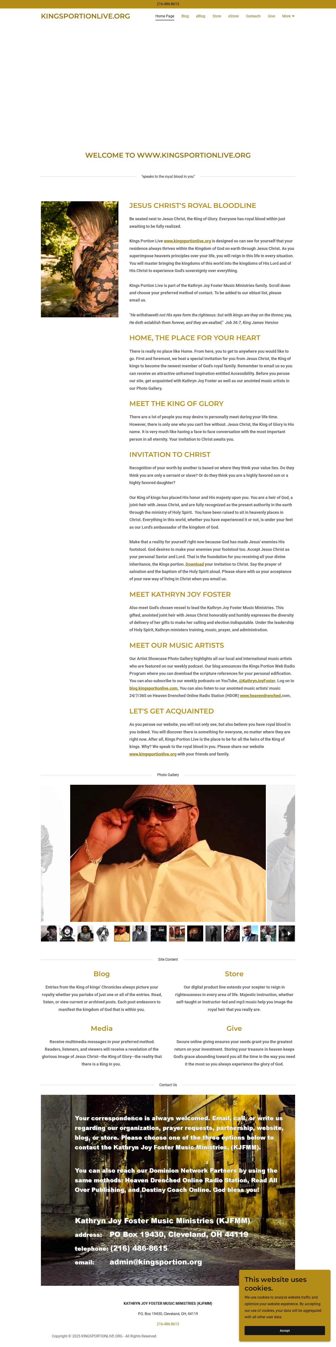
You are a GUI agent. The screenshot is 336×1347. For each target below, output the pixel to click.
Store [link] (217, 16)
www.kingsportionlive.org (187, 241)
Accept (285, 1330)
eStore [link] (233, 16)
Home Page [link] (164, 16)
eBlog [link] (200, 16)
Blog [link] (185, 16)
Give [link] (271, 16)
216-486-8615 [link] (168, 4)
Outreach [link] (253, 16)
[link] (85, 17)
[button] (288, 16)
